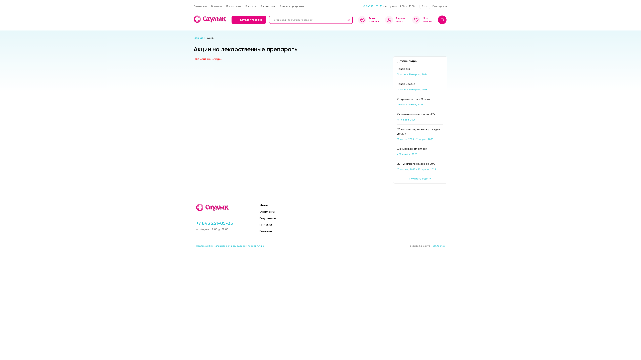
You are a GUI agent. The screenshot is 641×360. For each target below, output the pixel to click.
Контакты (251, 6)
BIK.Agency (439, 245)
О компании (200, 6)
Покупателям (233, 6)
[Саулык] (210, 19)
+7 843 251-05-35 (372, 6)
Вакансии (216, 6)
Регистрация (440, 6)
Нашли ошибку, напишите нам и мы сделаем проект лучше (230, 245)
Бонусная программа (292, 6)
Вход (425, 6)
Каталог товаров (251, 19)
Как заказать (268, 6)
